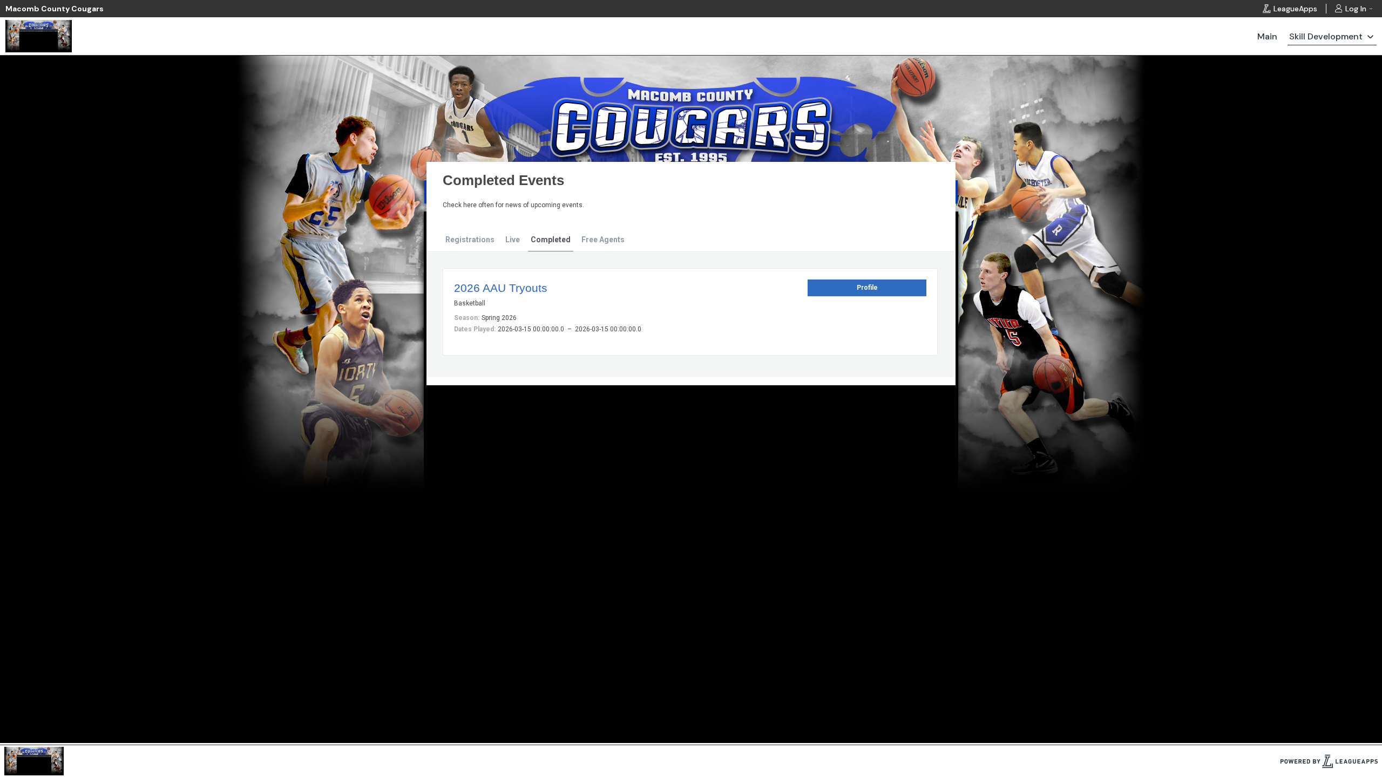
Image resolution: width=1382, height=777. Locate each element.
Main (1267, 36)
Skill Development (1326, 36)
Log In (1355, 8)
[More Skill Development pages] (1370, 36)
